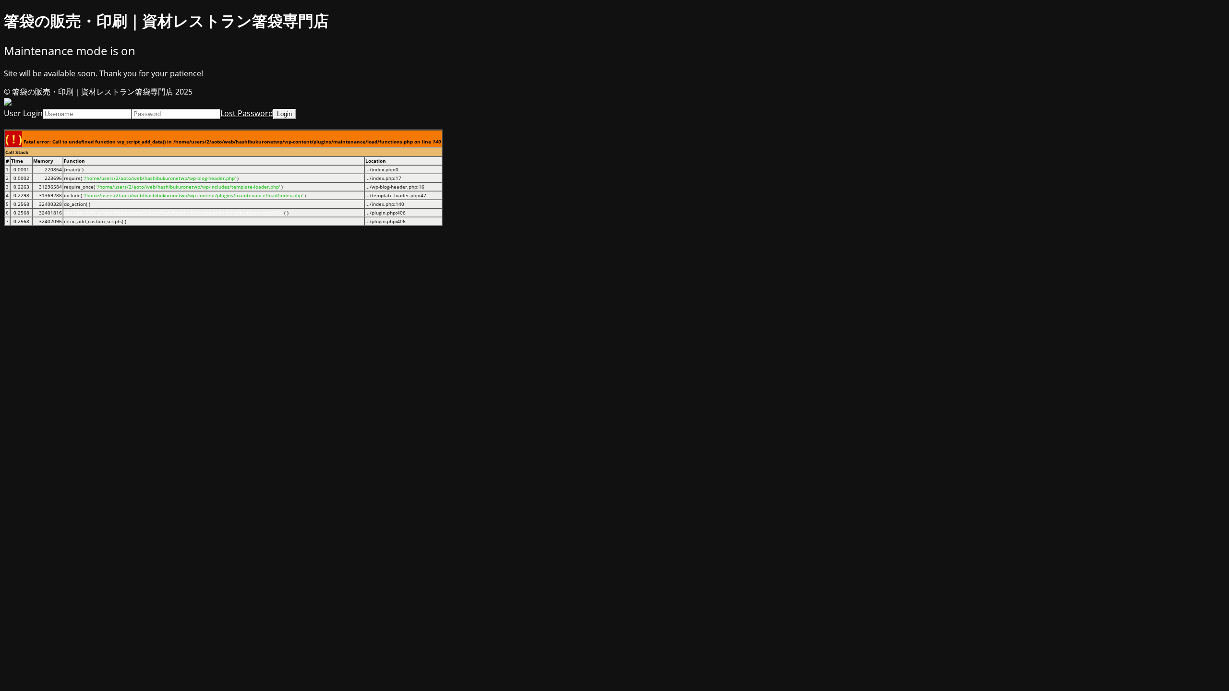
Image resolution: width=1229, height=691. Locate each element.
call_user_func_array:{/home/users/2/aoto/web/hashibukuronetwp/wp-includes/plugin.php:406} (173, 212)
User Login (23, 113)
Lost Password (246, 113)
